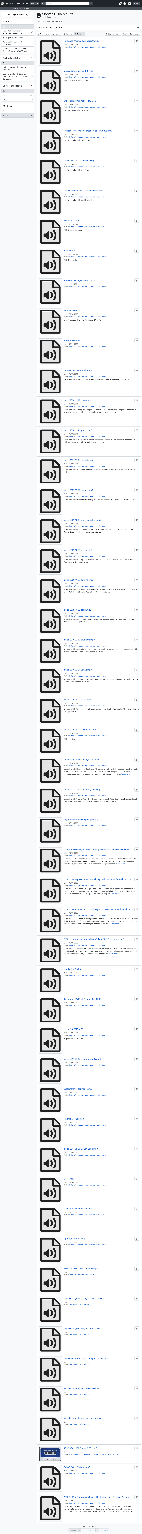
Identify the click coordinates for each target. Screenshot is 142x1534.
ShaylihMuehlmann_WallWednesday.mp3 (83, 190)
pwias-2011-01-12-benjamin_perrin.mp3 (83, 789)
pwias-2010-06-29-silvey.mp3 (77, 699)
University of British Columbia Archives (18, 68)
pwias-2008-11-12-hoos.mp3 (77, 400)
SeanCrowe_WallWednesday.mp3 (80, 160)
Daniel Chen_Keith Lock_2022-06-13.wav (83, 1298)
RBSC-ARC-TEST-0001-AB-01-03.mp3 (81, 1268)
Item (18, 95)
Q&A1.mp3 (69, 1179)
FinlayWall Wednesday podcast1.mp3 (81, 41)
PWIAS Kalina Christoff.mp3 (77, 1467)
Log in (136, 3)
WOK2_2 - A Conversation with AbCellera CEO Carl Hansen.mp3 (94, 939)
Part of (6, 21)
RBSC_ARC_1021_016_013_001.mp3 (80, 1448)
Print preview (44, 34)
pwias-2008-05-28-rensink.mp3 (78, 370)
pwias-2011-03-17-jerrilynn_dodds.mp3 (82, 1059)
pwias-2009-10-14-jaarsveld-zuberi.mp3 (82, 520)
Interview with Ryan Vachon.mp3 (79, 280)
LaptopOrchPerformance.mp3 (78, 1089)
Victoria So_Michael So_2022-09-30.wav (82, 1418)
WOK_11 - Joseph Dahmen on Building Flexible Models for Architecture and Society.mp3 (99, 879)
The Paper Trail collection (18, 38)
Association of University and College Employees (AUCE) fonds (18, 49)
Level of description (12, 85)
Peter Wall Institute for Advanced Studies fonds (18, 32)
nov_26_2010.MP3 (72, 969)
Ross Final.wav (71, 250)
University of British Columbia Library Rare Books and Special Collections (18, 76)
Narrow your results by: (17, 14)
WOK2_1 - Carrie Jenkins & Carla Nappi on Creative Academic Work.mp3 (98, 909)
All (4, 26)
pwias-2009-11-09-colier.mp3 (77, 610)
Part (18, 99)
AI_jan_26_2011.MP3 (73, 1029)
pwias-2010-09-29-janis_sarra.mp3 (80, 729)
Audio (18, 115)
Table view (81, 34)
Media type (8, 106)
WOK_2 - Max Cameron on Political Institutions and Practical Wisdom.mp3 (99, 1497)
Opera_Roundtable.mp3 (75, 1238)
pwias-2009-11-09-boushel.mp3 (78, 580)
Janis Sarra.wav (71, 310)
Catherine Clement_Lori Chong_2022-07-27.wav (86, 1358)
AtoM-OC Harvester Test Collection (18, 43)
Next (106, 1530)
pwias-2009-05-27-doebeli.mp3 (78, 490)
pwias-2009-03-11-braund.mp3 (78, 460)
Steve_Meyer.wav (72, 340)
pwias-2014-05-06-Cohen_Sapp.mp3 (81, 1149)
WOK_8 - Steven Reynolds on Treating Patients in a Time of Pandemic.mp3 (99, 849)
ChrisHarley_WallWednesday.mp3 (80, 101)
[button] (120, 3)
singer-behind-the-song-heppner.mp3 (81, 819)
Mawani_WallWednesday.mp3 (78, 1208)
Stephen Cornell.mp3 (74, 1119)
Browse (34, 3)
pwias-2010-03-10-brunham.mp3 (79, 640)
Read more (125, 774)
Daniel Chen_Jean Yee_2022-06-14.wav (82, 1328)
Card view (69, 34)
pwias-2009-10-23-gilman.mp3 (78, 550)
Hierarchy (57, 34)
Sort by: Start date (112, 34)
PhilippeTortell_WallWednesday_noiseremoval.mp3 (88, 131)
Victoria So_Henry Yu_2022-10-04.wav (81, 1388)
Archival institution (12, 58)
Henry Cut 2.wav (71, 220)
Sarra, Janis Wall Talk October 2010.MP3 (83, 999)
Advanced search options (51, 27)
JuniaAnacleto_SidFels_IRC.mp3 (78, 71)
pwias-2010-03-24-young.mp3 (78, 670)
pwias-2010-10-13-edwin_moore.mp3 (81, 759)
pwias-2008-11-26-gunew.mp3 (78, 430)
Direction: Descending (131, 34)
